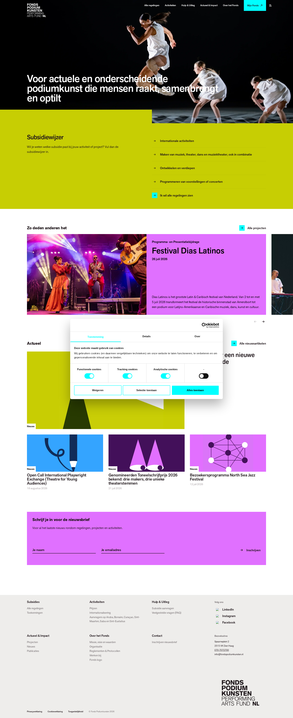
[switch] (127, 376)
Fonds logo (96, 660)
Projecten (32, 642)
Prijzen (93, 608)
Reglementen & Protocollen (105, 651)
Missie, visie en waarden (103, 642)
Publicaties (33, 651)
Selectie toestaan (146, 390)
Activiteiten (97, 601)
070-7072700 (221, 650)
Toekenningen (35, 612)
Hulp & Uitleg (160, 601)
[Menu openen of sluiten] (270, 5)
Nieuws (31, 646)
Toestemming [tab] (95, 336)
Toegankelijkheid (75, 712)
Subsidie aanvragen (163, 608)
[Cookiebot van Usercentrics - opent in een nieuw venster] (204, 325)
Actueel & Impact (38, 635)
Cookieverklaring (55, 712)
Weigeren (97, 390)
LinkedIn (228, 609)
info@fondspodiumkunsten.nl (228, 654)
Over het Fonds (99, 635)
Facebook (228, 622)
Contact (157, 635)
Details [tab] (146, 336)
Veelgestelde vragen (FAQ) (166, 612)
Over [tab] (197, 336)
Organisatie (96, 646)
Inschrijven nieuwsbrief (164, 642)
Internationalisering (100, 612)
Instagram (229, 616)
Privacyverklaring (34, 712)
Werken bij (95, 655)
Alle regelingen (35, 608)
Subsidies (33, 601)
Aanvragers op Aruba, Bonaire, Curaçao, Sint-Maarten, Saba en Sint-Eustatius (115, 619)
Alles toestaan (195, 390)
